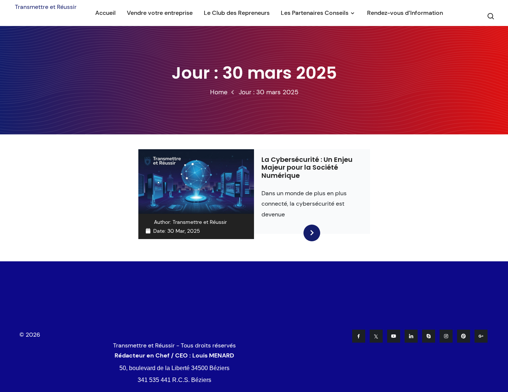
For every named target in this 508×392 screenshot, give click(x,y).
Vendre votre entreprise (160, 13)
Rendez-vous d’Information (405, 13)
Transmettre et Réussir (46, 7)
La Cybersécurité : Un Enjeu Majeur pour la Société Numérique (307, 168)
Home (219, 92)
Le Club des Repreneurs (237, 13)
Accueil (105, 13)
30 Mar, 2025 (183, 231)
